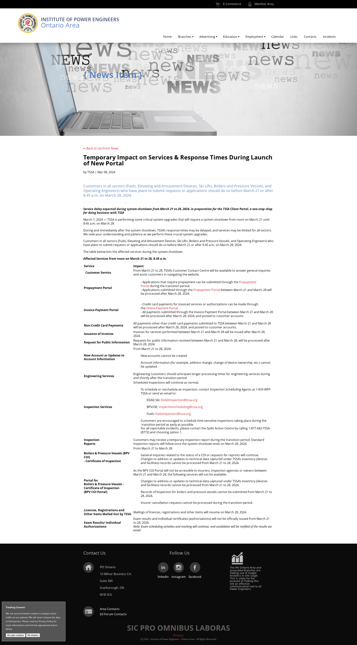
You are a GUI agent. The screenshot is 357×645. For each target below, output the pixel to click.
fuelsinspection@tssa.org (173, 414)
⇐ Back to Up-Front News (100, 148)
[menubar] (249, 36)
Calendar (277, 37)
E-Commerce (232, 4)
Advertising (207, 37)
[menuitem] (167, 36)
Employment (254, 37)
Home (167, 37)
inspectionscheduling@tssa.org (181, 407)
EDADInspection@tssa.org (179, 400)
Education (230, 37)
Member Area (264, 4)
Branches (184, 37)
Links (294, 37)
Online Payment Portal (162, 308)
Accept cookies (15, 635)
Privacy (178, 635)
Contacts (310, 37)
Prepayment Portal (206, 290)
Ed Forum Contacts (113, 614)
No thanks (33, 635)
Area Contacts (110, 609)
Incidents (329, 37)
